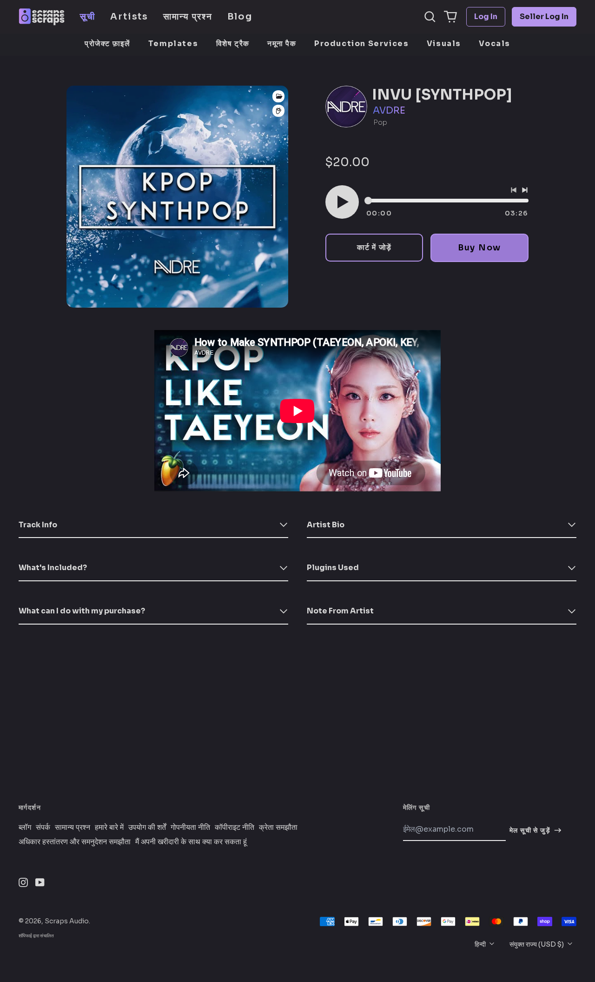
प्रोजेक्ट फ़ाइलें (107, 43)
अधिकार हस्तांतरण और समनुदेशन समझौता (75, 842)
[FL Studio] (278, 111)
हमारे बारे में (109, 827)
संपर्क (43, 827)
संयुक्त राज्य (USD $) (537, 944)
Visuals (444, 43)
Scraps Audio (67, 921)
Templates (173, 43)
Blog (240, 16)
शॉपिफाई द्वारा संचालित (36, 936)
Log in (485, 16)
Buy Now (479, 247)
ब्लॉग (25, 827)
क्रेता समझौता (278, 827)
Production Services (361, 43)
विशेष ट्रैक (233, 43)
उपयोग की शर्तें (147, 827)
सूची (87, 16)
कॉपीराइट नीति (234, 827)
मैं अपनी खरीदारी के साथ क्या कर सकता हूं (191, 842)
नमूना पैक (282, 43)
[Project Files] (278, 96)
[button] (430, 16)
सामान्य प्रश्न (187, 16)
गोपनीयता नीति (190, 827)
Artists (129, 16)
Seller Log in (544, 16)
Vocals (494, 43)
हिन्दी (481, 944)
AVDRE (389, 110)
